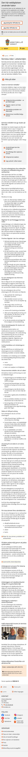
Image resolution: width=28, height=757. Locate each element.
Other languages (18, 692)
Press (4, 742)
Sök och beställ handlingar (10, 737)
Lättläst (5, 687)
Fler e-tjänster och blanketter (11, 740)
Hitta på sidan (10, 79)
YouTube (7, 718)
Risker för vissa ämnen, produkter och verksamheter (13, 537)
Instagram (20, 715)
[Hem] (14, 42)
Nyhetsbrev (8, 721)
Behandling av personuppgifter (12, 748)
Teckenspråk (17, 687)
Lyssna (6, 55)
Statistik (5, 745)
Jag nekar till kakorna (10, 28)
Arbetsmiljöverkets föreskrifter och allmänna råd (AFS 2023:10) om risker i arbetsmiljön (12, 673)
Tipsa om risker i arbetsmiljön (11, 734)
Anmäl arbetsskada (8, 731)
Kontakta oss (6, 707)
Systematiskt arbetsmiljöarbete (12, 562)
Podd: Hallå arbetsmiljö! (20, 721)
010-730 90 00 (9, 705)
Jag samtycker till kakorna (12, 23)
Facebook (7, 715)
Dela (12, 55)
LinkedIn (19, 718)
